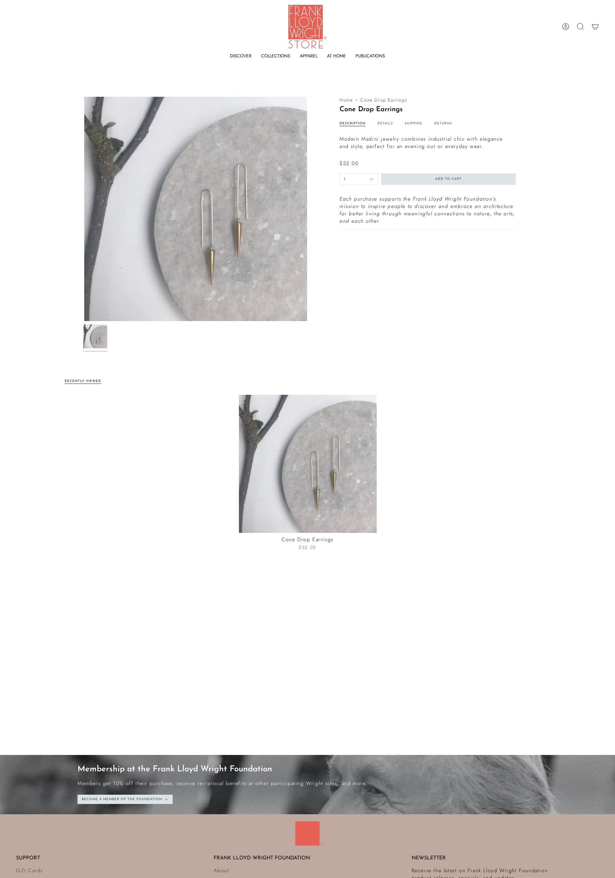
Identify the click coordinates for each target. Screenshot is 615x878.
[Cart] (595, 26)
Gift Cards (29, 870)
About (221, 870)
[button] (240, 55)
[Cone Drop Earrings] (308, 464)
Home (346, 100)
